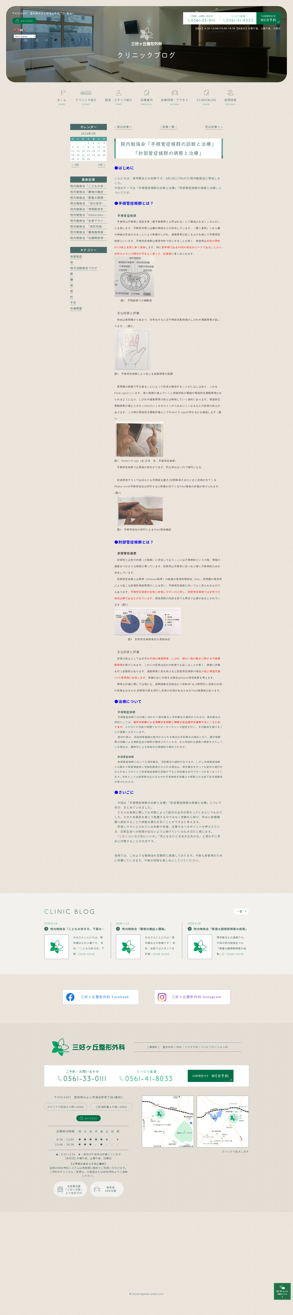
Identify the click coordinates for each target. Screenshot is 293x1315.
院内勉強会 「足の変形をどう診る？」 (96, 203)
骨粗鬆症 (76, 256)
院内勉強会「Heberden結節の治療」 (95, 215)
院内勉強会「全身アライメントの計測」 (97, 221)
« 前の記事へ (123, 127)
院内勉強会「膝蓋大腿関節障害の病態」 (97, 198)
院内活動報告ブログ (83, 268)
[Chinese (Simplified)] (15, 30)
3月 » (101, 165)
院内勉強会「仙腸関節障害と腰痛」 (94, 238)
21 (83, 155)
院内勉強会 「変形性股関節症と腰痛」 (96, 226)
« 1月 (75, 165)
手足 (73, 302)
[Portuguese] (24, 30)
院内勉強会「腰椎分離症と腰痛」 (93, 192)
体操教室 (76, 308)
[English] (18, 30)
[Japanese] (21, 30)
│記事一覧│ (169, 127)
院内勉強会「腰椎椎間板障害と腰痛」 (96, 232)
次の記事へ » (214, 127)
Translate (59, 36)
